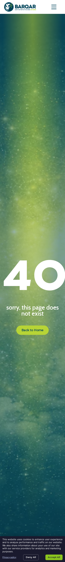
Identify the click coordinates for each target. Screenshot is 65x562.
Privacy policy (9, 557)
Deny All (31, 557)
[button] (54, 7)
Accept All (54, 557)
